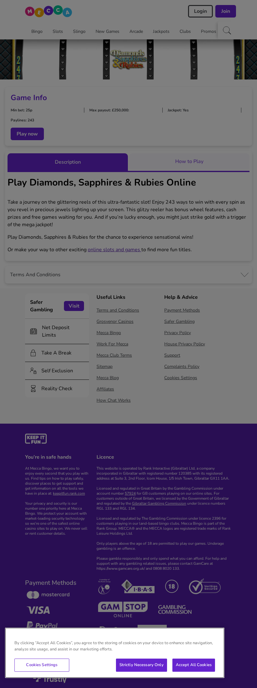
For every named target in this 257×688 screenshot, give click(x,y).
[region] (114, 653)
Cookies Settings (41, 665)
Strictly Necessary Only (141, 665)
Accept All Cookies (194, 665)
